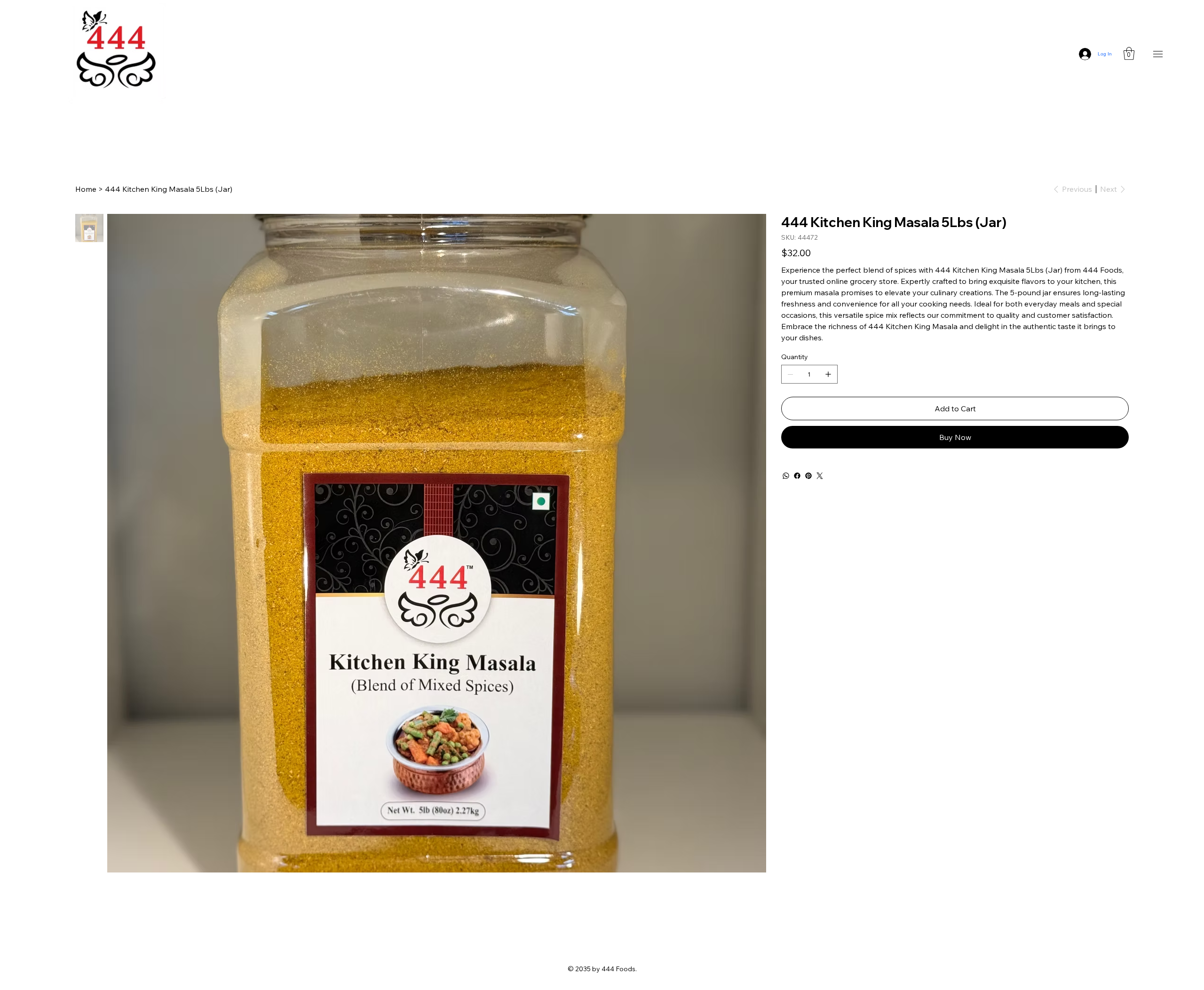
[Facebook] (797, 475)
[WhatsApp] (786, 475)
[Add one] (828, 374)
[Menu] (1158, 54)
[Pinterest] (808, 475)
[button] (1129, 53)
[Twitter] (819, 475)
